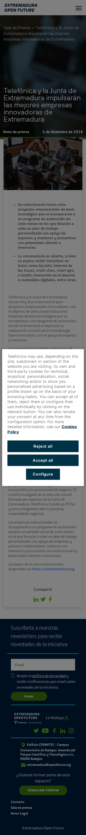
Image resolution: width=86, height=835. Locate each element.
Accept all (43, 460)
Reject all (42, 446)
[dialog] (43, 417)
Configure (43, 474)
